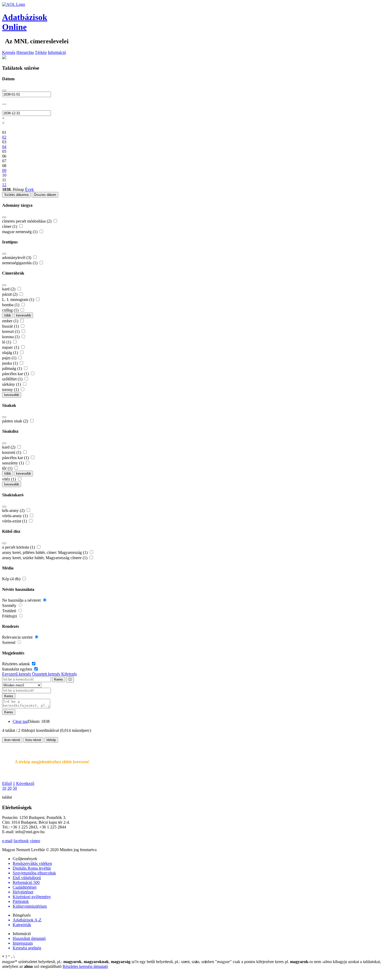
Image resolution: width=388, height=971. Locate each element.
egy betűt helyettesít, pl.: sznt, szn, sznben (173, 961)
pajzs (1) (9, 358)
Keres (58, 679)
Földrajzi (10, 616)
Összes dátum (45, 195)
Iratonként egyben (17, 669)
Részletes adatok (16, 664)
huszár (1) (11, 326)
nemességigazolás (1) (20, 263)
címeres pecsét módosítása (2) (27, 221)
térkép (51, 740)
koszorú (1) (12, 452)
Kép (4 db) (11, 579)
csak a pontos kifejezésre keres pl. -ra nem (268, 961)
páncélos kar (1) (16, 373)
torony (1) (11, 389)
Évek (29, 189)
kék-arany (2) (14, 510)
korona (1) (11, 336)
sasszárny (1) (13, 463)
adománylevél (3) (17, 257)
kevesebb (23, 315)
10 (4, 788)
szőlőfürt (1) (12, 379)
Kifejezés (69, 674)
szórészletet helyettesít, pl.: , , (66, 961)
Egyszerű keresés (16, 674)
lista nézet (33, 740)
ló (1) (7, 342)
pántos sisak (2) (15, 421)
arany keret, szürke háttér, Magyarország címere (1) (45, 557)
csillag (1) (11, 310)
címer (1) (10, 226)
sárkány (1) (12, 384)
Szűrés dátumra (16, 195)
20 (9, 788)
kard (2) (9, 289)
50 (15, 788)
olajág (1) (10, 352)
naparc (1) (11, 347)
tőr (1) (7, 468)
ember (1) (10, 321)
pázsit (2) (10, 294)
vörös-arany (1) (15, 515)
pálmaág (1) (12, 368)
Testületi (9, 611)
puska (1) (10, 363)
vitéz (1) (9, 479)
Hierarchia (25, 52)
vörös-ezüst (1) (15, 521)
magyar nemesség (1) (20, 231)
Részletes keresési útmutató (85, 966)
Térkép (41, 52)
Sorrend (9, 642)
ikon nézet (12, 740)
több (7, 315)
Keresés (8, 52)
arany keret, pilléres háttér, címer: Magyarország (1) (45, 552)
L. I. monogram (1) (18, 299)
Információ (57, 52)
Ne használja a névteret (22, 600)
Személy (9, 605)
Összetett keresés (46, 674)
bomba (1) (11, 305)
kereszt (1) (11, 331)
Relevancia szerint (18, 637)
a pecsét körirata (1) (19, 547)
